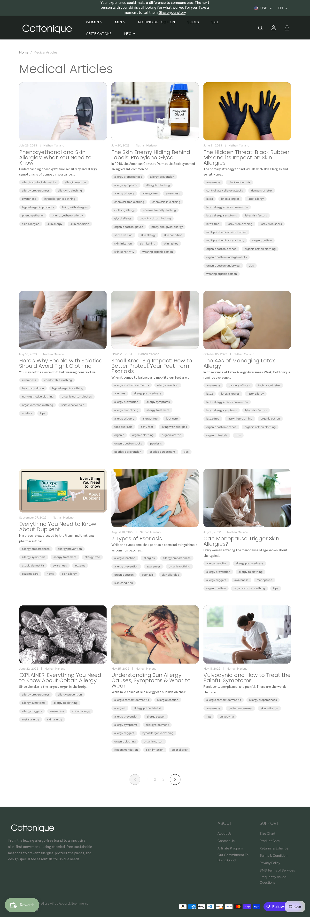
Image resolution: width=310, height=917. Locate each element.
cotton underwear (240, 708)
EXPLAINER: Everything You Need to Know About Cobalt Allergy (60, 677)
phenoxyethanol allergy (67, 215)
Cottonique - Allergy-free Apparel (45, 904)
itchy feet (146, 426)
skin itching (147, 243)
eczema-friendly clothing (159, 210)
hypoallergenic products (38, 207)
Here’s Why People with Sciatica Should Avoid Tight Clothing (61, 363)
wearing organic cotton (157, 251)
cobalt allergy (81, 711)
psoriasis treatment (162, 451)
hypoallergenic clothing (59, 198)
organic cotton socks (128, 443)
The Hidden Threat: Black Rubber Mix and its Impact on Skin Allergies (246, 158)
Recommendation (126, 749)
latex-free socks (271, 224)
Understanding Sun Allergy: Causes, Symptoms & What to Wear (151, 680)
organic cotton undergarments (226, 257)
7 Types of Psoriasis (136, 538)
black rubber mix (239, 182)
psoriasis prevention (127, 451)
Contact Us (226, 841)
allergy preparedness (36, 190)
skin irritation (123, 243)
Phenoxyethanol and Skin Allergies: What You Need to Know (55, 158)
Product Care (270, 841)
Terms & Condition (273, 856)
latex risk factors (256, 215)
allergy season (156, 716)
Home (24, 52)
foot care (172, 418)
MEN (118, 22)
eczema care (30, 573)
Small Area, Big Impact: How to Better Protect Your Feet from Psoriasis (151, 366)
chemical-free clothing (129, 202)
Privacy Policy (270, 863)
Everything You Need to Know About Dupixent (57, 526)
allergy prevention (162, 176)
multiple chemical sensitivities (226, 232)
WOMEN (92, 22)
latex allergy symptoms (221, 215)
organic (119, 435)
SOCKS (193, 22)
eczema (80, 565)
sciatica (27, 413)
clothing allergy (124, 210)
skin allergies (30, 224)
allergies (119, 393)
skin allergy (54, 224)
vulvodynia (227, 716)
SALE (215, 22)
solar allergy (179, 749)
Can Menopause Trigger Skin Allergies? (241, 541)
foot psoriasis (123, 426)
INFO (128, 33)
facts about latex (269, 385)
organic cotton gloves (128, 227)
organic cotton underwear (223, 265)
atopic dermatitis (33, 565)
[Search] (260, 28)
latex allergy (256, 198)
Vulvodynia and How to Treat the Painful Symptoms (247, 677)
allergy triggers (124, 193)
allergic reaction (75, 182)
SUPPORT (269, 823)
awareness (29, 198)
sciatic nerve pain (72, 405)
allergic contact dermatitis (39, 182)
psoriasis (156, 443)
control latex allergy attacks (224, 190)
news (50, 573)
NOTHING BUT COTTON (156, 22)
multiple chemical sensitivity (225, 240)
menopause (264, 580)
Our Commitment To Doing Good (232, 857)
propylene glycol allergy (167, 227)
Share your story (172, 13)
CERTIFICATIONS (98, 33)
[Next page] (175, 779)
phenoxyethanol (33, 215)
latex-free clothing (240, 224)
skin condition (79, 224)
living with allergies (75, 207)
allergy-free (150, 193)
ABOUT (224, 823)
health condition (33, 388)
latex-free (212, 224)
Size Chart (267, 834)
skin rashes (170, 243)
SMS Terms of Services (277, 870)
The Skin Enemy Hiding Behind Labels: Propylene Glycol (150, 155)
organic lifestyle (216, 435)
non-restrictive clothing (38, 396)
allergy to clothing (70, 190)
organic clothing (143, 435)
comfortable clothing (58, 380)
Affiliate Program (230, 848)
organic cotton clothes (221, 249)
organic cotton (262, 240)
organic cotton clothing (155, 218)
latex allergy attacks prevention (227, 207)
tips (251, 265)
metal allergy (30, 719)
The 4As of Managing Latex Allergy (239, 363)
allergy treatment (158, 410)
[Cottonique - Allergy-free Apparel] (47, 28)
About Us (224, 834)
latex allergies (230, 198)
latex (209, 198)
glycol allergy (123, 218)
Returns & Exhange (274, 848)
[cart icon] (287, 28)
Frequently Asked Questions (273, 879)
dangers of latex (261, 190)
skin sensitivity (124, 251)
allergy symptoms (126, 185)
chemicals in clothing (166, 202)
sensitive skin (123, 235)
